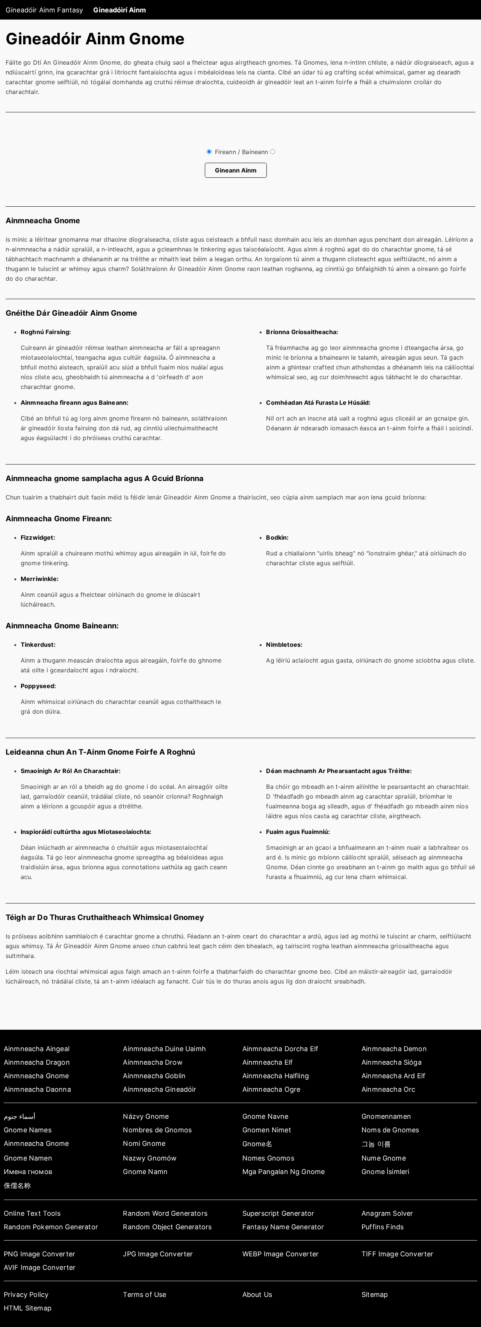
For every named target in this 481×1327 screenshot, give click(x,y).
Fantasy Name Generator (283, 1227)
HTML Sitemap (27, 1308)
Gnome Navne (265, 1116)
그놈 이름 (376, 1144)
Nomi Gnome (144, 1143)
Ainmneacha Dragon (37, 1062)
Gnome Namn (145, 1172)
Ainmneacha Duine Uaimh (164, 1049)
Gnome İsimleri (385, 1172)
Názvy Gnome (146, 1116)
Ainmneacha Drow (152, 1062)
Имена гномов (28, 1172)
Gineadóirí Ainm (119, 10)
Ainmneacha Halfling (275, 1076)
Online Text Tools (32, 1213)
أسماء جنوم (19, 1116)
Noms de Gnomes (390, 1130)
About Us (257, 1294)
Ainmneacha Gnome (36, 1076)
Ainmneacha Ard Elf (393, 1076)
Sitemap (375, 1294)
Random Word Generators (165, 1213)
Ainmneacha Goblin (154, 1076)
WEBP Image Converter (280, 1254)
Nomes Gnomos (268, 1158)
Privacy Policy (26, 1294)
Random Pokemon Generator (51, 1227)
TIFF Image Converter (397, 1254)
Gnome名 (257, 1144)
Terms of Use (144, 1294)
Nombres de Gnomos (157, 1130)
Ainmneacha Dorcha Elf (280, 1049)
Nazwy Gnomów (150, 1158)
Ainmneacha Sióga (392, 1062)
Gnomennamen (386, 1116)
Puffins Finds (383, 1227)
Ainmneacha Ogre (271, 1089)
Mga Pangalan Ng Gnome (283, 1172)
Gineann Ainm (236, 170)
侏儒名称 (17, 1185)
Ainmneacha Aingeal (37, 1049)
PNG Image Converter (39, 1254)
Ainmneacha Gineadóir (159, 1089)
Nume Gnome (384, 1158)
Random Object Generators (167, 1227)
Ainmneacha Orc (388, 1089)
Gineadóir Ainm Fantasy (44, 10)
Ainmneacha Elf (267, 1062)
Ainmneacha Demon (394, 1049)
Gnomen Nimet (266, 1130)
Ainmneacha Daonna (37, 1089)
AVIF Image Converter (40, 1267)
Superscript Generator (278, 1213)
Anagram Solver (387, 1213)
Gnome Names (27, 1130)
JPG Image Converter (158, 1254)
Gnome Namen (28, 1158)
